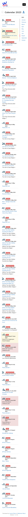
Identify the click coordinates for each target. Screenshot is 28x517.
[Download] (23, 12)
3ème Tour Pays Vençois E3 (8, 114)
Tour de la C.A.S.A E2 (8, 146)
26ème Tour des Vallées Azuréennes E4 (8, 295)
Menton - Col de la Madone (9, 78)
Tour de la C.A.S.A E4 (8, 175)
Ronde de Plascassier (8, 70)
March (23, 24)
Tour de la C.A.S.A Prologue (7, 136)
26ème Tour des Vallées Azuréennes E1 (8, 243)
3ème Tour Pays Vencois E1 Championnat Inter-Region (8, 100)
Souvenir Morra (6, 194)
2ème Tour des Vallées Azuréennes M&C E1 (8, 230)
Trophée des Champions (8, 479)
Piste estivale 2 (6, 384)
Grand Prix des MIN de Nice (9, 53)
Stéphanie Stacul (21, 513)
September (24, 38)
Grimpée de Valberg (7, 433)
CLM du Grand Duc (7, 45)
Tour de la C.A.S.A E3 (8, 165)
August (23, 35)
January (23, 20)
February (24, 22)
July (23, 33)
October (23, 40)
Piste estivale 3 (6, 413)
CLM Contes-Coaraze (8, 375)
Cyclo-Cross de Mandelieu (9, 507)
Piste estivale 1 (6, 367)
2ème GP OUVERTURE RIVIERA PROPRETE (8, 61)
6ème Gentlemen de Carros (9, 35)
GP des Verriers (6, 452)
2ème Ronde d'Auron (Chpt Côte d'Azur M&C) (9, 212)
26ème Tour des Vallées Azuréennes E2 (8, 269)
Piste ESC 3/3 (6, 222)
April (23, 26)
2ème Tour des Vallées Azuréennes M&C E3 (8, 308)
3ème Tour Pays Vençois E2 (8, 86)
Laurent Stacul (12, 513)
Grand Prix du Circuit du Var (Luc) (9, 321)
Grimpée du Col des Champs (7, 393)
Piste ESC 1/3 (6, 127)
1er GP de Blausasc (7, 498)
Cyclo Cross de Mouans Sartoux (8, 25)
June (23, 31)
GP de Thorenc (6, 442)
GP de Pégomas (6, 470)
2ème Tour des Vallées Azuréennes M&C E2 (8, 282)
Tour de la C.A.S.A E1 (8, 156)
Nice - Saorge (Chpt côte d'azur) (8, 202)
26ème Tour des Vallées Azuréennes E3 (8, 256)
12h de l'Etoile (6, 489)
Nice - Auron (5, 461)
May (23, 29)
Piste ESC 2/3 (6, 186)
